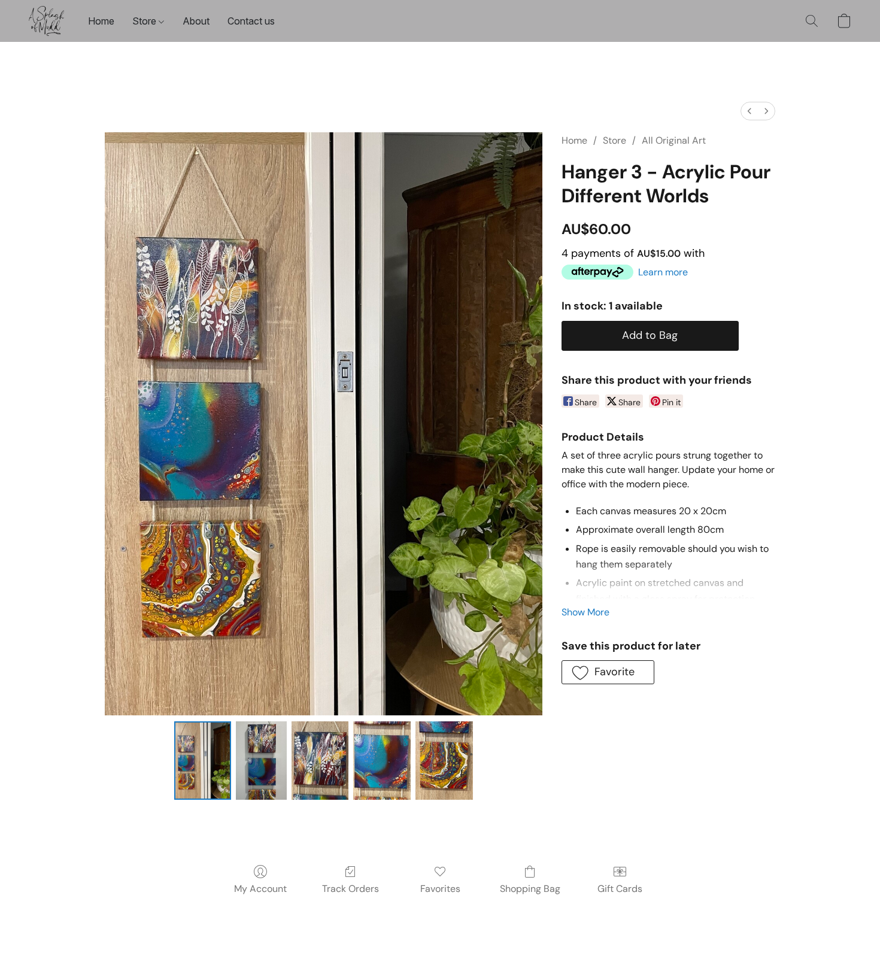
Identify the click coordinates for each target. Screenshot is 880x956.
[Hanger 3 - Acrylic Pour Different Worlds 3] (382, 760)
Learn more (663, 272)
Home (101, 21)
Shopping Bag (530, 888)
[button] (46, 21)
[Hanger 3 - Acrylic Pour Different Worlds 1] (261, 760)
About (196, 21)
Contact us (251, 21)
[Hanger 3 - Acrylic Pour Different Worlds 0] (203, 760)
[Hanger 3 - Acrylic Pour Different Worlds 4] (444, 760)
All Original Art (674, 140)
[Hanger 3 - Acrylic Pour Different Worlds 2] (320, 760)
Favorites (440, 888)
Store (145, 21)
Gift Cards (619, 888)
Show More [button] (585, 612)
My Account (260, 888)
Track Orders (350, 888)
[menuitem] (749, 111)
